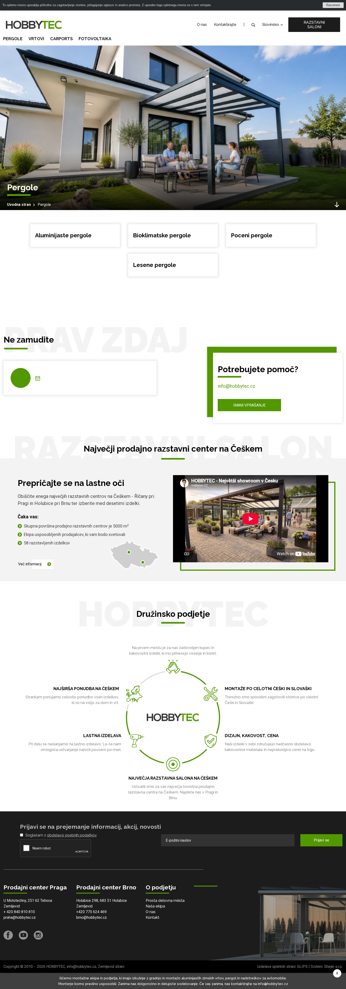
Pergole (44, 204)
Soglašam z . (61, 835)
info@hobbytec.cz (236, 386)
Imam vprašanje (249, 405)
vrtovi (36, 38)
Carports (61, 38)
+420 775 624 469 (91, 912)
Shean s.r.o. (333, 966)
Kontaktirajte (225, 24)
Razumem (333, 5)
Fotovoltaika (95, 38)
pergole (13, 38)
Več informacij (29, 564)
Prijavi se (321, 840)
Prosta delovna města (165, 900)
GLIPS (302, 966)
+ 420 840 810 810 (19, 912)
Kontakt (152, 917)
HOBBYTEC (55, 966)
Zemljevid (12, 906)
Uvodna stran (19, 204)
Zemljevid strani (111, 966)
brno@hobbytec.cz (91, 917)
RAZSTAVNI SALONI (314, 24)
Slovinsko (271, 24)
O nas (202, 24)
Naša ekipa (155, 906)
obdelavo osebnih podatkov (72, 835)
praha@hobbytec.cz (20, 917)
